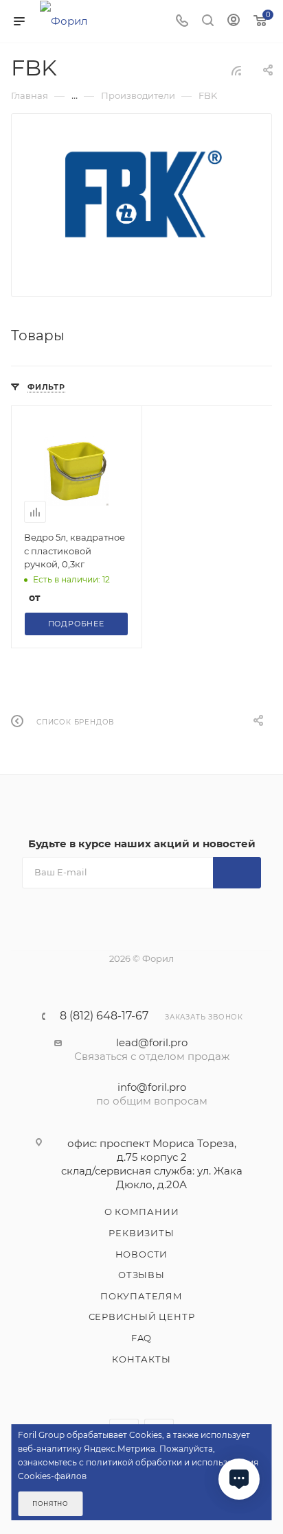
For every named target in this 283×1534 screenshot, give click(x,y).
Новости (141, 1254)
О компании (141, 1211)
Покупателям (141, 1295)
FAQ (141, 1337)
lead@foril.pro (152, 1042)
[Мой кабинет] (233, 21)
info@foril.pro (151, 1087)
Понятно (50, 1503)
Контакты (141, 1359)
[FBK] (142, 195)
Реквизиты (141, 1232)
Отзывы (141, 1274)
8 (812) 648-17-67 (104, 1016)
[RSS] (236, 70)
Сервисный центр (142, 1316)
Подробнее (76, 623)
